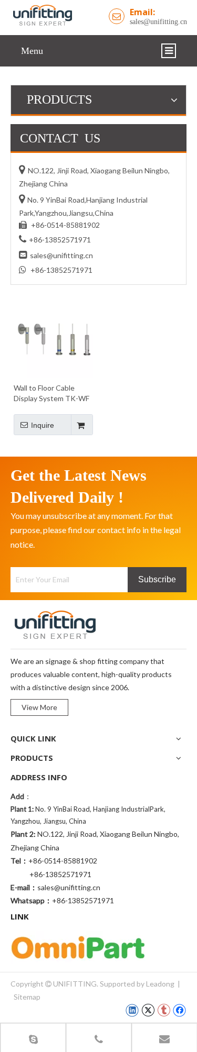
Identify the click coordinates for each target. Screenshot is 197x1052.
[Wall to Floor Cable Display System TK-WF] (53, 337)
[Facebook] (179, 1010)
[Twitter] (147, 1010)
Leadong (160, 983)
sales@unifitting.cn (158, 22)
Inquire (42, 425)
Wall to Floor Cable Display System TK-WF (51, 393)
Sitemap (27, 996)
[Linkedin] (132, 1010)
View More (39, 707)
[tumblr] (163, 1010)
